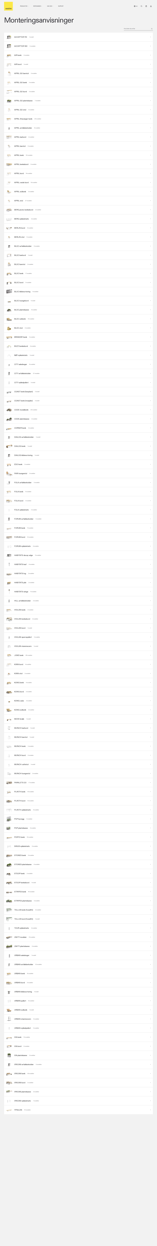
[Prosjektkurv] (146, 6)
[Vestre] (8, 6)
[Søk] (141, 6)
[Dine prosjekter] (151, 6)
